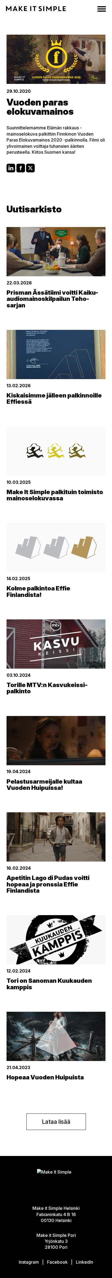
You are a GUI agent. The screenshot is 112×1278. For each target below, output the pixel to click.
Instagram (29, 1262)
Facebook (57, 1262)
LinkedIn (84, 1262)
